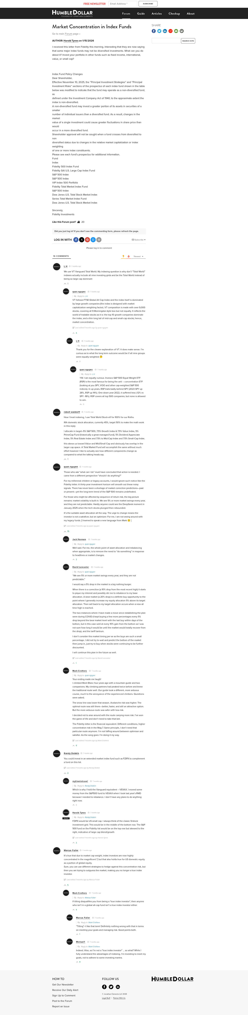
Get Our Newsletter (63, 984)
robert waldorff (72, 412)
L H (65, 266)
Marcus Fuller (71, 850)
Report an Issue (60, 1006)
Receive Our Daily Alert (65, 990)
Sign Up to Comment (63, 995)
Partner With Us (119, 998)
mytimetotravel (80, 781)
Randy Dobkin (71, 753)
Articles (157, 13)
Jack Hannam (79, 539)
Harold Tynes (71, 40)
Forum (126, 13)
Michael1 (80, 942)
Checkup (174, 13)
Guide (141, 13)
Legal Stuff (106, 998)
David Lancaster (80, 567)
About (191, 13)
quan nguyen (79, 291)
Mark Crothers (79, 671)
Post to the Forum (62, 1001)
